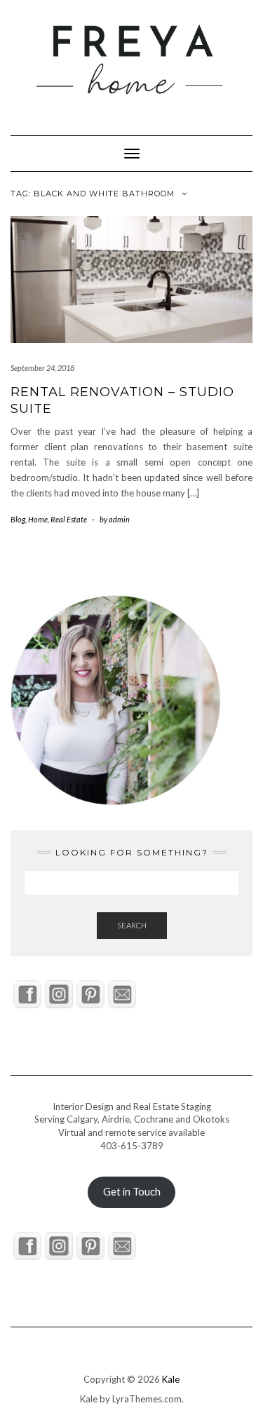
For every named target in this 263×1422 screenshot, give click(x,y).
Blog (18, 519)
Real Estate (68, 519)
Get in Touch (132, 1192)
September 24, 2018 (42, 367)
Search (132, 925)
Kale (171, 1379)
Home (38, 519)
